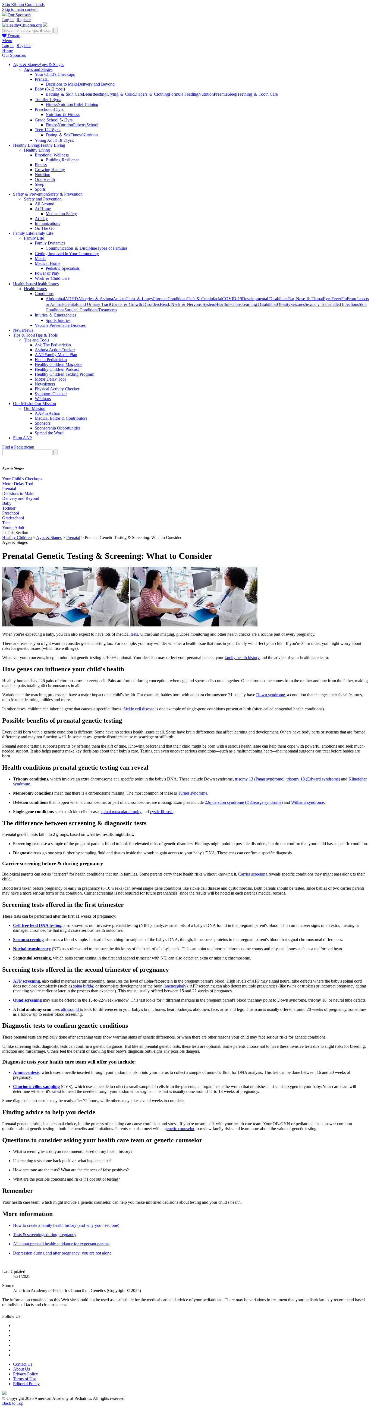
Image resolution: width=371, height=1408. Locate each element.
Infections (233, 304)
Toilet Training (85, 104)
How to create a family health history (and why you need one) (66, 1225)
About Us (21, 1369)
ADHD (71, 298)
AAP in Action (47, 413)
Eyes (327, 298)
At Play (41, 218)
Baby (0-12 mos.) (50, 89)
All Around (44, 204)
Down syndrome (270, 694)
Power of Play (47, 273)
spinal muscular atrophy (121, 811)
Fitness (52, 104)
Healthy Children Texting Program (64, 374)
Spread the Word (49, 433)
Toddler (8, 508)
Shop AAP (22, 437)
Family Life (34, 238)
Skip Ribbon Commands (23, 4)
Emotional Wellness (52, 155)
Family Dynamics (50, 243)
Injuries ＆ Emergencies (55, 315)
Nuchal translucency (32, 948)
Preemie (221, 94)
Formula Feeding (183, 94)
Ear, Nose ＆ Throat (305, 298)
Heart (220, 304)
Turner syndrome (192, 793)
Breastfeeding (94, 94)
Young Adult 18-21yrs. (54, 140)
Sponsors (43, 423)
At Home (43, 208)
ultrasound (70, 1009)
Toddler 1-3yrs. (48, 99)
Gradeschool (13, 518)
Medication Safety (61, 213)
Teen (6, 522)
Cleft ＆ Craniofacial (204, 298)
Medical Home (47, 263)
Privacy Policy (25, 1374)
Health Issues (35, 288)
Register (24, 19)
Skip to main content (19, 9)
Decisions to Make (62, 84)
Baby (6, 503)
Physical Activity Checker (57, 389)
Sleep (232, 94)
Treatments (107, 310)
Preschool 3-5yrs (49, 109)
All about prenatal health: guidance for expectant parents (61, 1243)
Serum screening (28, 939)
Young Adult (13, 527)
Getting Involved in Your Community (67, 253)
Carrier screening (253, 874)
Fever (336, 298)
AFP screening (26, 981)
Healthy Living (37, 150)
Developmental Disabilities (265, 298)
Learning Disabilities (259, 304)
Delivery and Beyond (96, 84)
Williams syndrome (307, 802)
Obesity (283, 304)
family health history (242, 657)
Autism (119, 298)
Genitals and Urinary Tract (87, 304)
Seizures (297, 304)
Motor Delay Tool (50, 379)
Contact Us (22, 1364)
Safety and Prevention (43, 199)
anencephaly (175, 986)
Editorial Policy (26, 1383)
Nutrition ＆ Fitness (63, 114)
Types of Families (112, 248)
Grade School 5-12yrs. (54, 120)
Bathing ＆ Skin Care (64, 94)
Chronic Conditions (169, 298)
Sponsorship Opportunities (57, 428)
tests (134, 634)
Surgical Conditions (81, 310)
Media (40, 258)
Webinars (43, 398)
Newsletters (45, 384)
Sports (40, 189)
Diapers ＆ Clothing (151, 94)
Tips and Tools (36, 340)
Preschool (10, 513)
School (92, 125)
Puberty (79, 125)
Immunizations (47, 223)
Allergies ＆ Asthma (95, 298)
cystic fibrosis (161, 811)
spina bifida (83, 986)
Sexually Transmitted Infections (332, 304)
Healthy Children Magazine (58, 364)
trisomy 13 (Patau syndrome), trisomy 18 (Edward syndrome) (287, 779)
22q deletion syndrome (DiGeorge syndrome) (244, 802)
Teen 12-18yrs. (48, 129)
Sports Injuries (58, 320)
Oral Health (45, 179)
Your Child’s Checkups (55, 74)
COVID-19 (232, 298)
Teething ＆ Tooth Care (257, 94)
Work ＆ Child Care (52, 278)
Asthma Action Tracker (55, 349)
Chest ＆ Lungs (139, 298)
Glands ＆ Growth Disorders (135, 304)
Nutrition (206, 94)
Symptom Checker (51, 393)
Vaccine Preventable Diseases (60, 325)
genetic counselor (179, 1128)
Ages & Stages (49, 537)
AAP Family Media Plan (56, 354)
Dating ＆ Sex (58, 135)
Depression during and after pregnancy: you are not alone (62, 1253)
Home (7, 50)
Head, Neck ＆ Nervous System (187, 304)
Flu (344, 298)
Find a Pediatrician (51, 359)
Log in (8, 19)
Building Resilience (62, 160)
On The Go (45, 228)
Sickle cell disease (138, 709)
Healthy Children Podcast (57, 369)
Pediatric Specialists (63, 268)
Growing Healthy (50, 169)
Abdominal (55, 298)
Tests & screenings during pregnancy (44, 1234)
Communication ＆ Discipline (71, 248)
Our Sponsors (19, 14)
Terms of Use (24, 1378)
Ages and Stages (38, 69)
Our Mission (34, 408)
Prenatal (42, 79)
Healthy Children (17, 537)
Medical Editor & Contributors (61, 418)
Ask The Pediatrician (53, 345)
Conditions (44, 293)
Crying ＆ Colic (120, 94)
